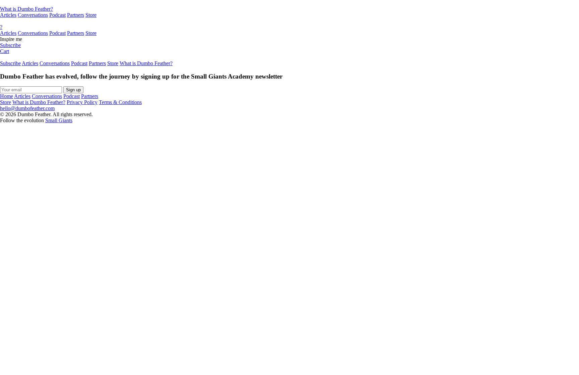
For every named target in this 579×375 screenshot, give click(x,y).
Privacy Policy (82, 102)
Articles (8, 15)
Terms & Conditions (120, 102)
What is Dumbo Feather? (26, 9)
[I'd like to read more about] (289, 3)
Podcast (57, 15)
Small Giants (58, 120)
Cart (4, 51)
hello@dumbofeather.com (27, 108)
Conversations (33, 15)
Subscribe (10, 45)
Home (6, 96)
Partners (75, 15)
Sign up (73, 89)
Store (90, 15)
